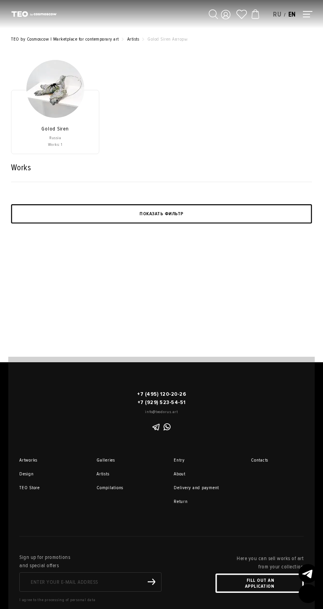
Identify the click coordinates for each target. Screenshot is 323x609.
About (180, 474)
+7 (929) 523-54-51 (161, 402)
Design (26, 474)
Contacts (259, 460)
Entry (179, 460)
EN (292, 14)
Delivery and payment (185, 488)
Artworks (28, 460)
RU (277, 14)
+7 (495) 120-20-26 (161, 394)
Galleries (106, 460)
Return (181, 502)
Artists (103, 474)
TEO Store (29, 488)
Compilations (108, 488)
